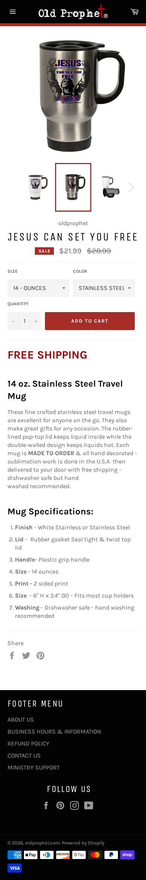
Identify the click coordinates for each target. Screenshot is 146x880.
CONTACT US (24, 755)
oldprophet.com (42, 843)
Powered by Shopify (83, 843)
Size (12, 271)
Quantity (17, 303)
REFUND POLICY (28, 743)
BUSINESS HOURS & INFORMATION (54, 731)
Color (80, 271)
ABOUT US (20, 719)
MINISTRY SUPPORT (33, 767)
